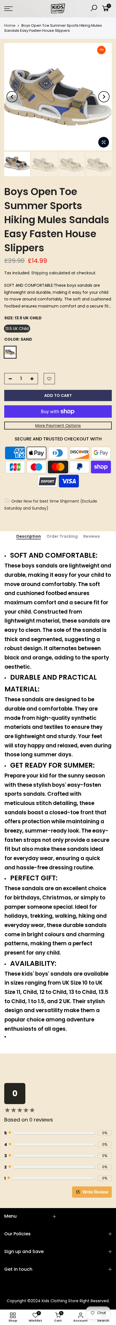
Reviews (91, 536)
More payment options (58, 425)
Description (28, 536)
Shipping (39, 273)
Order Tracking (62, 536)
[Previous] (12, 96)
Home (9, 25)
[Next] (104, 96)
